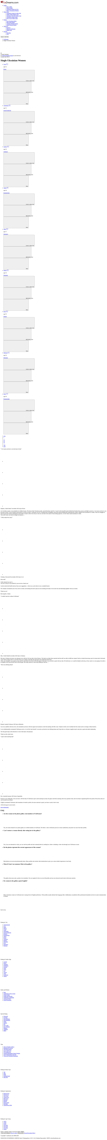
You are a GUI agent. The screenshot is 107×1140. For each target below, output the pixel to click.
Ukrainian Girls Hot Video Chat (13, 15)
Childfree (5, 1029)
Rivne (4, 69)
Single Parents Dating (11, 25)
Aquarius (5, 964)
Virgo (4, 969)
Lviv (4, 926)
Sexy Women (6, 1026)
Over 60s (5, 1128)
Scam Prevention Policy (29, 1133)
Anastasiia (7, 105)
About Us (5, 26)
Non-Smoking (6, 1020)
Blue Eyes (5, 1098)
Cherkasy (5, 151)
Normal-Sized (6, 1076)
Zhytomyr (5, 234)
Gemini (5, 961)
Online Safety (6, 995)
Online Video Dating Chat (12, 14)
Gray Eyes (5, 1096)
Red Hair (5, 1104)
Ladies (5, 5)
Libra (4, 968)
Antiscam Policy (7, 999)
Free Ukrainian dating (11, 21)
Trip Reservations (7, 1049)
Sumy (4, 927)
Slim (4, 1073)
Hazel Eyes (6, 1094)
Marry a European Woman (12, 10)
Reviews (8, 27)
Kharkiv (5, 934)
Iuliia (5, 229)
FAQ (7, 34)
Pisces (4, 963)
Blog (4, 992)
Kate (5, 311)
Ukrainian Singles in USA (12, 9)
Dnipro (5, 316)
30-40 (4, 1124)
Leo (4, 971)
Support (5, 31)
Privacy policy (14, 1133)
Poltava (5, 940)
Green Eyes (6, 1097)
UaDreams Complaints (8, 997)
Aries (4, 973)
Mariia (6, 270)
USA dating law (7, 1052)
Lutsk (4, 930)
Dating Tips (9, 30)
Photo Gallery (9, 8)
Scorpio (5, 967)
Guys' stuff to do (7, 1050)
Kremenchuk (6, 192)
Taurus (5, 976)
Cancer (5, 972)
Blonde (5, 1101)
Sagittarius (5, 965)
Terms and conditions (5, 1133)
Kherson (5, 945)
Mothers (5, 1028)
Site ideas (8, 32)
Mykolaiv (5, 275)
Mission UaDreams (10, 29)
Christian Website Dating (12, 23)
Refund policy (21, 1133)
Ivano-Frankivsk (7, 110)
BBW (4, 1030)
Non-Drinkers (6, 1019)
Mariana (6, 352)
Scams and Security (8, 996)
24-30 (4, 1122)
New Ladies (9, 6)
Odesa (4, 936)
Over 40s (5, 1125)
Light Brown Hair (7, 1105)
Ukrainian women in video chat (13, 13)
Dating (5, 19)
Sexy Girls (5, 1025)
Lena (5, 64)
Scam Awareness (7, 1000)
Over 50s (5, 1126)
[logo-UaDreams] (9, 3)
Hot (4, 1024)
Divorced (5, 1016)
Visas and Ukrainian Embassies (10, 1056)
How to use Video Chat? (12, 18)
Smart (4, 1021)
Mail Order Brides (10, 22)
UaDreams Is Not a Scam (9, 993)
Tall (4, 1072)
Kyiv (4, 943)
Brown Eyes (6, 1093)
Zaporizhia (5, 931)
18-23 (4, 1121)
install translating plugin (7, 55)
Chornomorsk (6, 924)
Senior (4, 1129)
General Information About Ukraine (11, 1053)
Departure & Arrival (8, 1048)
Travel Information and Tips (9, 1054)
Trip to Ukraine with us (8, 1046)
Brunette (5, 1100)
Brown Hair (6, 1102)
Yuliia (6, 188)
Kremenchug (6, 935)
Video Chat (6, 12)
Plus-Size (5, 1077)
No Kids (5, 1017)
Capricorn (5, 975)
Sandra (6, 146)
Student (5, 1022)
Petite (4, 1074)
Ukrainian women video (12, 17)
